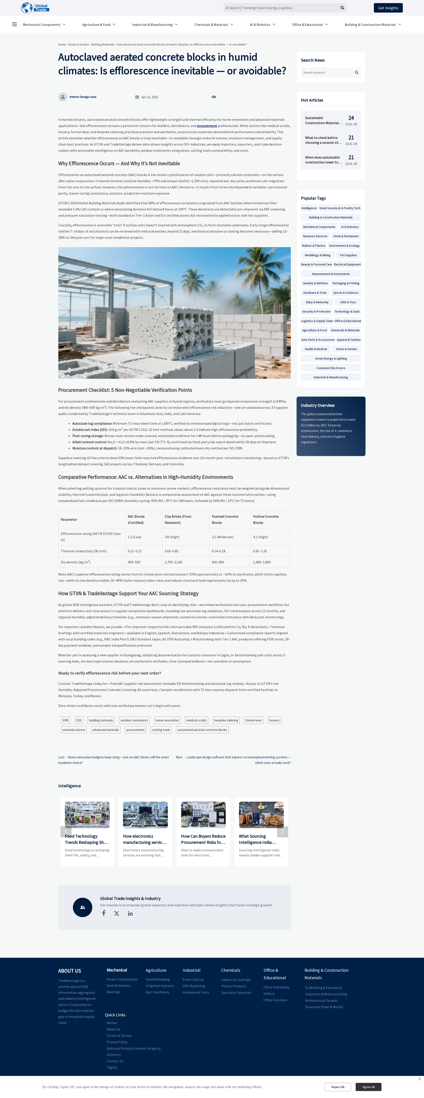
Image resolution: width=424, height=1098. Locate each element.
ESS (78, 720)
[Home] (35, 7)
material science (74, 730)
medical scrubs (196, 720)
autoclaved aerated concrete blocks (202, 730)
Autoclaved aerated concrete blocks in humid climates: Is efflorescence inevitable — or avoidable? (182, 44)
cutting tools (161, 730)
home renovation (167, 720)
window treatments (134, 720)
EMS (66, 720)
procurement (207, 125)
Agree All (368, 1087)
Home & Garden (78, 44)
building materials (101, 720)
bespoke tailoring (226, 720)
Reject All (337, 1087)
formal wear (254, 720)
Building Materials (102, 44)
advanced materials (106, 730)
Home (62, 44)
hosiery (274, 720)
